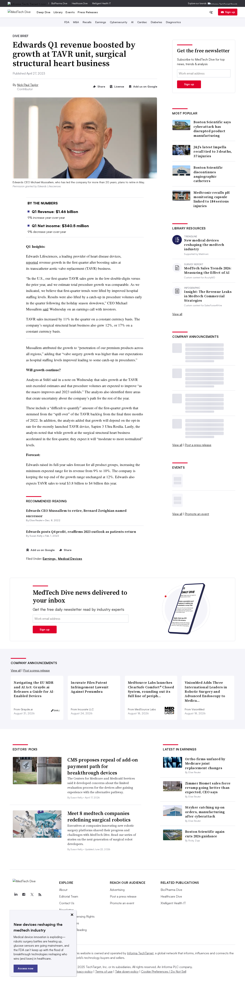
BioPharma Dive (59, 3)
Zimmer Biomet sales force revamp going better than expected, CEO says (208, 788)
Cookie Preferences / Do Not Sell (163, 971)
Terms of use (104, 971)
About (63, 890)
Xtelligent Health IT (101, 3)
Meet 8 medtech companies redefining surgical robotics (99, 816)
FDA (66, 22)
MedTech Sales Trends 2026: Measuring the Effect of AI (207, 270)
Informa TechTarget (140, 953)
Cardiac (142, 22)
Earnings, (50, 559)
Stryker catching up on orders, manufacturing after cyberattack (205, 812)
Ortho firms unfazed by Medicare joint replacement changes (205, 763)
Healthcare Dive (79, 3)
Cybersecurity (118, 22)
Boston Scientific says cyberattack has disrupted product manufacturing (212, 129)
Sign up (230, 12)
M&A (76, 22)
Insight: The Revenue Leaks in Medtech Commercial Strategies (208, 296)
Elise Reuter (36, 520)
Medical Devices (70, 559)
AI (132, 22)
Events (70, 12)
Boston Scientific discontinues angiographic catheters (208, 174)
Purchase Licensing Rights (77, 916)
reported (32, 262)
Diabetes (156, 22)
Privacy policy (83, 971)
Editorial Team (68, 896)
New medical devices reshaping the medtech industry (204, 244)
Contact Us (66, 903)
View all (177, 314)
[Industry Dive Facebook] (24, 895)
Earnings (100, 22)
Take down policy (127, 971)
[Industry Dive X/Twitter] (32, 895)
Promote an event (197, 514)
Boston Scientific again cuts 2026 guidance (205, 833)
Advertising (117, 890)
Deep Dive (44, 12)
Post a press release (198, 445)
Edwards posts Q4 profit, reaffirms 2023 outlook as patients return (81, 531)
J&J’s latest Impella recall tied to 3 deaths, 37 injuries (213, 151)
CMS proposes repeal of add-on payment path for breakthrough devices (102, 766)
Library (58, 12)
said (45, 309)
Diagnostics (173, 22)
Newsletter (66, 910)
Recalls (87, 22)
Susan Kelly (36, 535)
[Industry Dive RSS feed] (40, 895)
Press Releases (88, 12)
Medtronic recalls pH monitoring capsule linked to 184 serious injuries (212, 199)
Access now (25, 968)
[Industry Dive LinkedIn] (16, 895)
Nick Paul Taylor (27, 85)
